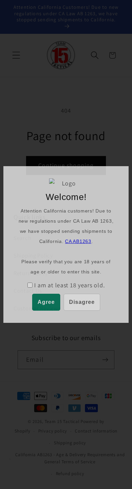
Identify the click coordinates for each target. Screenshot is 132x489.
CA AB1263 (78, 241)
